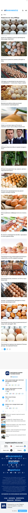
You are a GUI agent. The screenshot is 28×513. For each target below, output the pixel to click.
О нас (6, 498)
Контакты (12, 498)
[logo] (12, 10)
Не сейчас (14, 510)
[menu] (2, 10)
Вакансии (10, 500)
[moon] (22, 10)
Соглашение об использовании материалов (14, 494)
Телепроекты (20, 498)
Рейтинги (18, 500)
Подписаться (22, 510)
